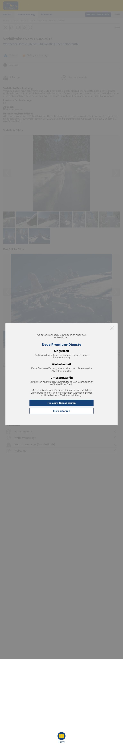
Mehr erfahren (61, 411)
